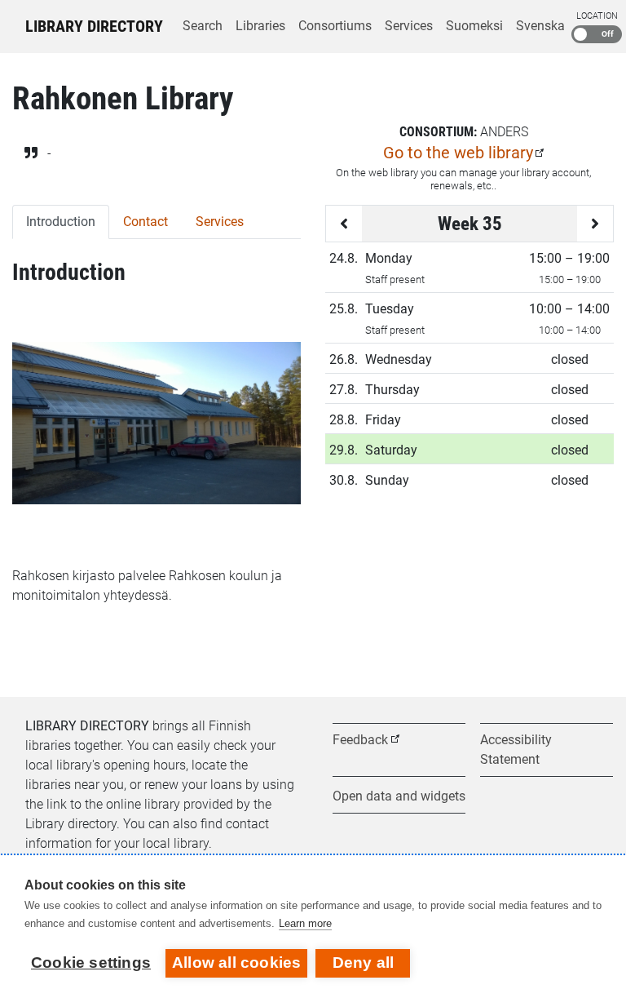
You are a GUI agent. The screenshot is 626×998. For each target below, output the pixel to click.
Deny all (364, 962)
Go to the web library (458, 152)
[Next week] (595, 224)
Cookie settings (91, 962)
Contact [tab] (145, 221)
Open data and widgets (399, 796)
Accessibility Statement (516, 749)
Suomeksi (474, 25)
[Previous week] (344, 224)
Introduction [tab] (60, 221)
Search (203, 25)
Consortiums (335, 25)
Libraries (260, 25)
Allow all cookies (236, 962)
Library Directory (94, 26)
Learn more (305, 923)
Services (409, 25)
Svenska (540, 25)
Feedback (360, 739)
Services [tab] (220, 221)
